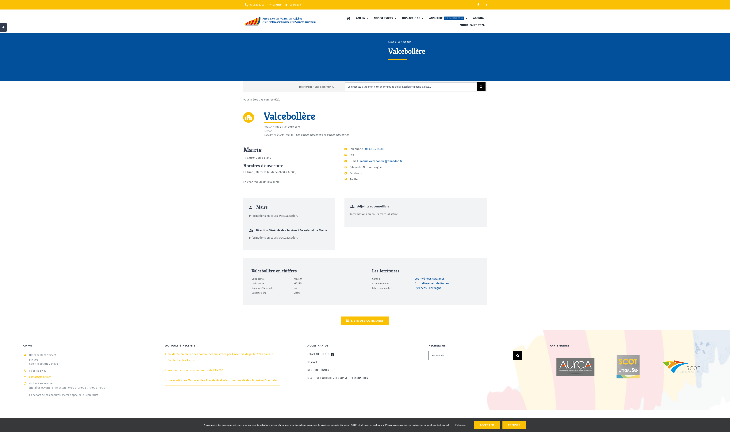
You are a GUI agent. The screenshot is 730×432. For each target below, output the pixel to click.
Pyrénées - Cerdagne (428, 288)
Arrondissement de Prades (432, 283)
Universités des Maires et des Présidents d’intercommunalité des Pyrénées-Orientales (222, 380)
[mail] (485, 4)
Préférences (461, 425)
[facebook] (478, 4)
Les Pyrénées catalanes (429, 278)
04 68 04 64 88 (374, 149)
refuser (514, 425)
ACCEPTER (486, 425)
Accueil (392, 41)
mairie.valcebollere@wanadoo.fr (381, 161)
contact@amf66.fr (40, 377)
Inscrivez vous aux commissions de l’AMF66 (195, 370)
